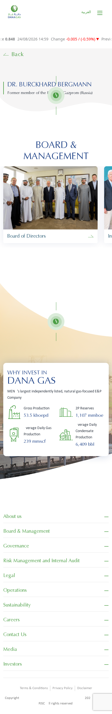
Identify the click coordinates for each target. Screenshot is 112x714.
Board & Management (26, 531)
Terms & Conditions (34, 688)
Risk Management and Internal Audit (41, 561)
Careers (11, 620)
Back (17, 54)
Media (10, 649)
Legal (9, 575)
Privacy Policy (62, 688)
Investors (12, 664)
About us (12, 516)
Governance (16, 546)
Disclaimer (84, 688)
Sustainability (17, 605)
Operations (15, 590)
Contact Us (14, 634)
